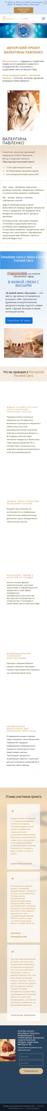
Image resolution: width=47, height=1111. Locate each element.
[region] (23, 30)
